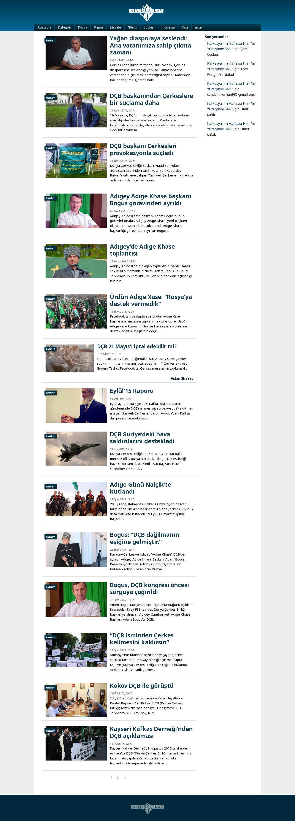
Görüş (132, 27)
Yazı (185, 27)
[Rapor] (76, 405)
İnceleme (168, 27)
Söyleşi (149, 27)
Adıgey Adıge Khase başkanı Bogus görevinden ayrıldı (150, 199)
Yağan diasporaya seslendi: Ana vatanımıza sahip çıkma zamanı (150, 45)
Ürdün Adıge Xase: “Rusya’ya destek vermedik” (151, 300)
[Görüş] (70, 358)
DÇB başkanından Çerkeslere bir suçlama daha (151, 99)
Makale (115, 27)
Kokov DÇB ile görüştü (142, 685)
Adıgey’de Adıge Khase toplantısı (142, 249)
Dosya (82, 27)
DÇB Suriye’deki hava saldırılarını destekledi (142, 437)
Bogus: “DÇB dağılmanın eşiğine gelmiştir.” (144, 537)
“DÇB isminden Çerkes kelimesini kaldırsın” (142, 638)
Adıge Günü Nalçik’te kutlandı (140, 487)
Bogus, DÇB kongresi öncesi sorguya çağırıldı (149, 588)
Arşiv (199, 27)
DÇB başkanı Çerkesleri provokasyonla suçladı (143, 149)
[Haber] (76, 52)
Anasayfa (44, 27)
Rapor (98, 27)
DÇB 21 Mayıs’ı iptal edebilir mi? (137, 346)
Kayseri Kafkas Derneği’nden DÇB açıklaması (151, 732)
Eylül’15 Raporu (132, 391)
